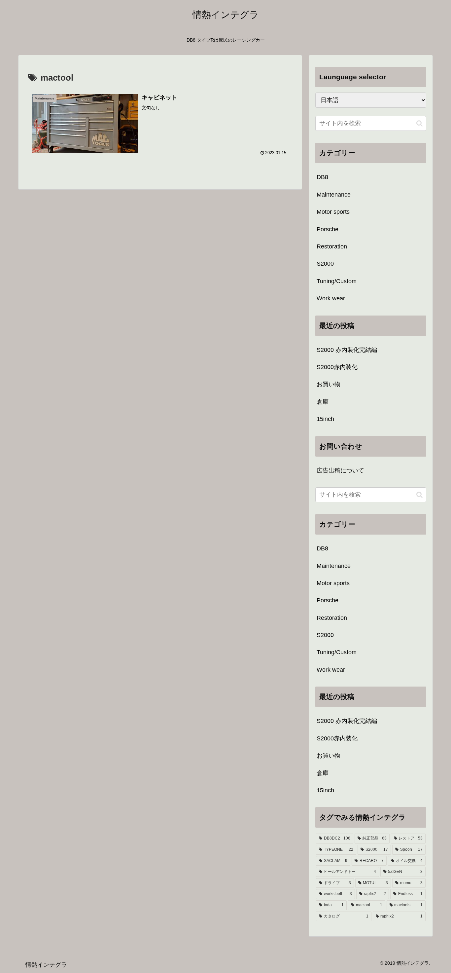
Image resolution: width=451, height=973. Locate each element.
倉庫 (323, 401)
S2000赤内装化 (337, 367)
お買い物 (328, 384)
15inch (325, 419)
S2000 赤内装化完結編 (347, 350)
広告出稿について (340, 470)
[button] (419, 123)
